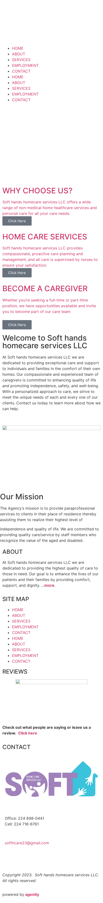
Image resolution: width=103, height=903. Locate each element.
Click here (27, 733)
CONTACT (21, 71)
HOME (17, 48)
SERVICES (21, 59)
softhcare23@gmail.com (27, 842)
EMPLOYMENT (25, 65)
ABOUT (18, 54)
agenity (32, 894)
